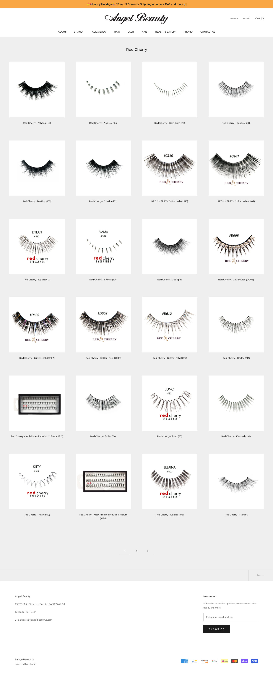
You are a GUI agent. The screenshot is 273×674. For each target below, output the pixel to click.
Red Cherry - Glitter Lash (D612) (169, 358)
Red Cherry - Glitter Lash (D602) (37, 358)
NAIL (144, 31)
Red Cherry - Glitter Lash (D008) (236, 279)
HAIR (117, 31)
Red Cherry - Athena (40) (37, 123)
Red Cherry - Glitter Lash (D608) (103, 358)
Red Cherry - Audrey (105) (103, 123)
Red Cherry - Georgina (169, 279)
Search (246, 18)
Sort (259, 575)
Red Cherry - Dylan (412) (37, 279)
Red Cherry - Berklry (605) (36, 201)
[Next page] (148, 551)
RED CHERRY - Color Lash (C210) (169, 201)
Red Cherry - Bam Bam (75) (169, 123)
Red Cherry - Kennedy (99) (236, 436)
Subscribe (217, 629)
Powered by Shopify (26, 664)
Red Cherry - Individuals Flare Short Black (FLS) (37, 436)
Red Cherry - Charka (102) (103, 201)
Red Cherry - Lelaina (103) (170, 514)
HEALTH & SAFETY (165, 31)
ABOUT (62, 31)
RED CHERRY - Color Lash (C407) (236, 201)
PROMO (188, 31)
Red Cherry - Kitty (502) (37, 514)
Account (234, 18)
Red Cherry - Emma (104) (103, 279)
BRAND (78, 31)
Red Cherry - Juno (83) (169, 436)
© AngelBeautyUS (24, 659)
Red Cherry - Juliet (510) (103, 436)
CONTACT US (207, 31)
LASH (131, 31)
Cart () (259, 18)
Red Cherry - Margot (236, 514)
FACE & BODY (98, 31)
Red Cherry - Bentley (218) (236, 123)
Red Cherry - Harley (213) (236, 358)
